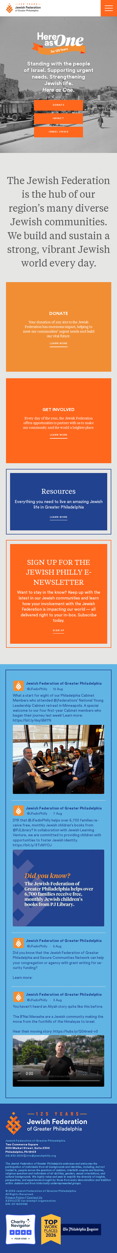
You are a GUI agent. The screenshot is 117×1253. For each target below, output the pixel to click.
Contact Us (34, 1197)
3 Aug (58, 1000)
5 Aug (57, 946)
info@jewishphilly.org (41, 1155)
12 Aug (58, 689)
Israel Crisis (58, 132)
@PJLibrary (22, 830)
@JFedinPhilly (37, 689)
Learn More (58, 343)
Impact (58, 118)
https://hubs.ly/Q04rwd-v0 (75, 1031)
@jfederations (65, 700)
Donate (58, 105)
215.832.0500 (14, 1155)
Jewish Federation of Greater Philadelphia (64, 683)
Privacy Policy (15, 1197)
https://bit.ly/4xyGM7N (32, 720)
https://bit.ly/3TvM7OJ (32, 845)
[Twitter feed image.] (58, 759)
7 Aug (58, 813)
